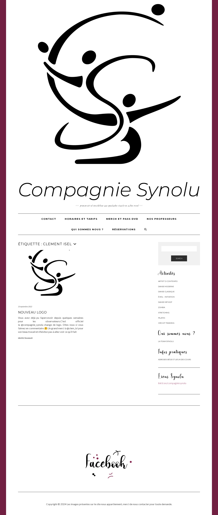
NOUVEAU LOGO (32, 312)
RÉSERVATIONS (124, 229)
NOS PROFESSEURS (162, 218)
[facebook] (109, 462)
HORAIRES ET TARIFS (81, 218)
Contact (48, 218)
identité (21, 338)
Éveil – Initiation (166, 297)
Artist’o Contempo (168, 281)
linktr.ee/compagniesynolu (172, 383)
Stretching (163, 312)
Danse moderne (166, 286)
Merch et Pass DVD (122, 218)
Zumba (161, 307)
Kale (97, 509)
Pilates (161, 318)
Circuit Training (166, 323)
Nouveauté (28, 338)
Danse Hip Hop (165, 302)
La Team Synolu (166, 341)
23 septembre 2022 (25, 306)
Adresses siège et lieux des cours (174, 359)
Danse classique (166, 291)
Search (179, 258)
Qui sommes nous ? (87, 229)
